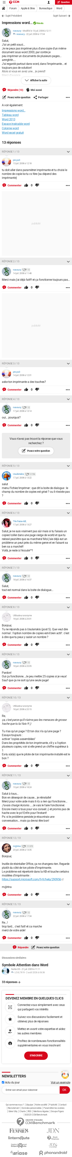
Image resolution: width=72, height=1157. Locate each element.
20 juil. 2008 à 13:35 (22, 849)
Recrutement (14, 1108)
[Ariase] (19, 1153)
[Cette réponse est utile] (26, 185)
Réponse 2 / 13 (10, 261)
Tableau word (10, 115)
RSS (29, 1111)
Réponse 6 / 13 (10, 512)
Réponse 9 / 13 (10, 654)
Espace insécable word (16, 124)
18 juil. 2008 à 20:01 (22, 618)
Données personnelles (32, 1108)
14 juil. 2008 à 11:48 (22, 273)
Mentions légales (41, 1111)
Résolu (40, 23)
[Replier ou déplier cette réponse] (68, 152)
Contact (62, 1104)
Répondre (23, 947)
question (65, 2)
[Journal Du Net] (53, 1130)
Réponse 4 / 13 (10, 399)
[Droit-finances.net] (53, 1138)
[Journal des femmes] (19, 1130)
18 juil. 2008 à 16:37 (22, 579)
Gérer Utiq (12, 1111)
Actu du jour (12, 1082)
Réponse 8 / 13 (10, 607)
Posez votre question (18, 97)
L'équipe (29, 1104)
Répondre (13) (15, 89)
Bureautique (45, 8)
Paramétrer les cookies (54, 1108)
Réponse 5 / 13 (10, 465)
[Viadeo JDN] (53, 1145)
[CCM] (14, 2)
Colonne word (10, 128)
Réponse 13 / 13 (11, 904)
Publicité (53, 1104)
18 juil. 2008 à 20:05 (22, 666)
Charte (22, 1111)
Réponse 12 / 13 (11, 837)
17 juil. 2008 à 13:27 (22, 524)
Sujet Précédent (13, 15)
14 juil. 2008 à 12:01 (22, 375)
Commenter (14, 185)
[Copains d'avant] (19, 1145)
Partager (43, 97)
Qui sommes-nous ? (15, 1104)
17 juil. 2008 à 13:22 (22, 477)
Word (59, 8)
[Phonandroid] (53, 1153)
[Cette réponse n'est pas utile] (37, 185)
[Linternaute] (19, 1138)
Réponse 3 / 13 (10, 363)
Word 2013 (8, 119)
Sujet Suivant (60, 15)
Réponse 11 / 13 (11, 775)
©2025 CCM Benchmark (36, 1114)
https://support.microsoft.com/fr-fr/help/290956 (31, 879)
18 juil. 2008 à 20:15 (22, 709)
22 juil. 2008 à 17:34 (35, 34)
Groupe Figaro (57, 1111)
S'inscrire (36, 1055)
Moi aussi (36, 89)
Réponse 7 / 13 (10, 567)
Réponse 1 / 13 (10, 151)
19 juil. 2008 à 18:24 (22, 787)
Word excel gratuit (13, 132)
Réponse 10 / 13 (11, 697)
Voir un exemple (60, 1082)
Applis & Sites (28, 8)
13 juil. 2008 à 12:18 (22, 163)
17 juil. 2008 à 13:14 (22, 411)
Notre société (41, 1104)
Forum (13, 8)
